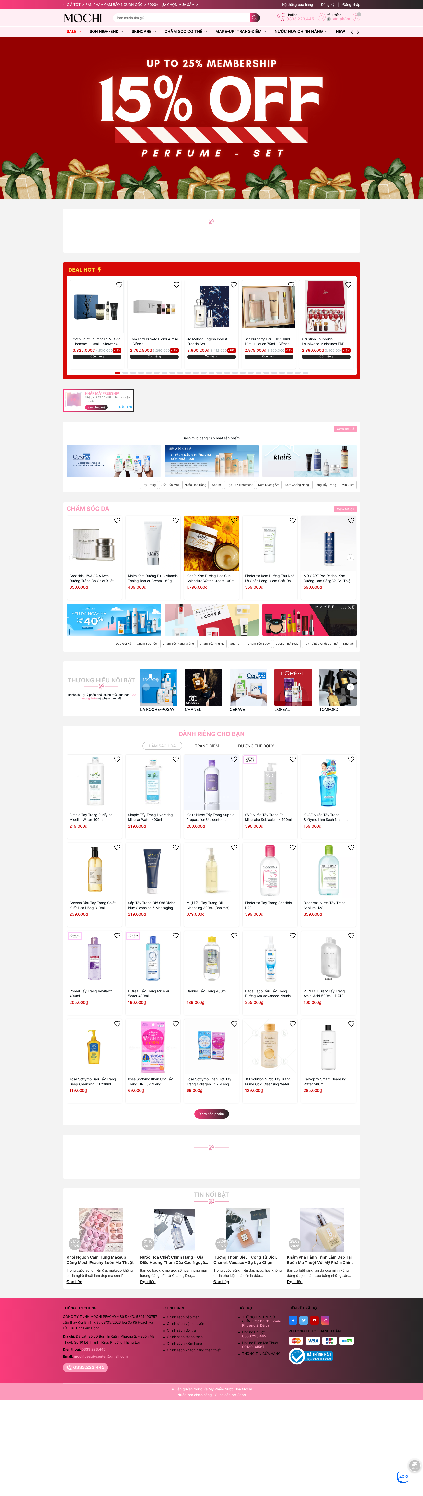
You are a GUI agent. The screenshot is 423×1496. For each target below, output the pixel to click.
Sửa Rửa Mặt (170, 485)
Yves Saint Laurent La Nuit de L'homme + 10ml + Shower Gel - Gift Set (97, 341)
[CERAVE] (248, 687)
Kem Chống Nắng (297, 485)
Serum (216, 485)
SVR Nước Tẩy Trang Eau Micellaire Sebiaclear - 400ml (268, 817)
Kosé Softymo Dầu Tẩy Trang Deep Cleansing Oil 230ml (93, 1081)
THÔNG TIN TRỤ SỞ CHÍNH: (262, 1321)
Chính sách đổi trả (181, 1330)
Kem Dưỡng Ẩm (268, 485)
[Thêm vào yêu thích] (119, 285)
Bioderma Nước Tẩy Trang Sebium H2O (325, 905)
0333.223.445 (300, 18)
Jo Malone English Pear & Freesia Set (207, 341)
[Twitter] (303, 1320)
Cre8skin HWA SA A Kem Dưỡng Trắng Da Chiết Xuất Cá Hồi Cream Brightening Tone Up (94, 578)
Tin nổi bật (211, 1195)
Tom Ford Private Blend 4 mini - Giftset (154, 341)
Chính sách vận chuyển (185, 1323)
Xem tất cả (345, 429)
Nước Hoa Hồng (195, 485)
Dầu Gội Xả (123, 643)
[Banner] (114, 461)
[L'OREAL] (293, 687)
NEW (340, 31)
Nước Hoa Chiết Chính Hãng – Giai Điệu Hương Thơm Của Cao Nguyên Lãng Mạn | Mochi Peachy (173, 1260)
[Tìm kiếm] (255, 17)
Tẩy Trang (149, 485)
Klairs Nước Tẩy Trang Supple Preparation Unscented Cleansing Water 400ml (210, 817)
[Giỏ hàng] (356, 17)
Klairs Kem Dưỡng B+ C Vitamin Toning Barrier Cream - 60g (153, 578)
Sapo (241, 1395)
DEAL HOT (82, 270)
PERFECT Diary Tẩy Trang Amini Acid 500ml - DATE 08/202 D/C (324, 993)
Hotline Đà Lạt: (254, 1334)
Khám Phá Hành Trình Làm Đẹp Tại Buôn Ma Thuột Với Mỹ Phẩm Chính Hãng (320, 1260)
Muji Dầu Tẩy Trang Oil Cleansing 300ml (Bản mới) (208, 905)
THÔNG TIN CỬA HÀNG (261, 1353)
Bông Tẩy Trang (325, 485)
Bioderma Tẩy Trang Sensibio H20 (268, 905)
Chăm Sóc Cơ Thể (183, 31)
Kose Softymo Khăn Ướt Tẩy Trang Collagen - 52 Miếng (209, 1081)
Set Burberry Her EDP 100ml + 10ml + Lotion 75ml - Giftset (269, 341)
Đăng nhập (351, 4)
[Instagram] (325, 1320)
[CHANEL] (203, 687)
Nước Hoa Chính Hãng (299, 31)
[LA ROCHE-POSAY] (158, 687)
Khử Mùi (348, 643)
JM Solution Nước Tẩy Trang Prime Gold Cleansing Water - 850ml (268, 1082)
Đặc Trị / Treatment (239, 485)
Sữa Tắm (236, 643)
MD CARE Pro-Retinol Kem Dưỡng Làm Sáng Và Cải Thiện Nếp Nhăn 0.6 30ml (328, 578)
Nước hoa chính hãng (195, 1395)
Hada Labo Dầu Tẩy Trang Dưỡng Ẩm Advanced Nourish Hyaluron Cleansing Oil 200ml (269, 993)
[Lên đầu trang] (415, 1480)
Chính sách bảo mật (183, 1317)
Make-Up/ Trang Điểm (239, 31)
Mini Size (348, 485)
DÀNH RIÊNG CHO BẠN (212, 733)
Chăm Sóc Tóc (147, 643)
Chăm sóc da (88, 509)
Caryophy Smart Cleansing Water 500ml (325, 1081)
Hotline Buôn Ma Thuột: (260, 1345)
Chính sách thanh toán (185, 1337)
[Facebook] (293, 1320)
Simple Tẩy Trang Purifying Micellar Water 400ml (91, 817)
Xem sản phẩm (211, 1114)
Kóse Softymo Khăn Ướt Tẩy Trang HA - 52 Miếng (150, 1081)
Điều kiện (125, 407)
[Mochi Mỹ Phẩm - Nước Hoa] (86, 18)
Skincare (142, 31)
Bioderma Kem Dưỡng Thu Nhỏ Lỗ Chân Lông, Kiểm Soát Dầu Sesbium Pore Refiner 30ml (269, 578)
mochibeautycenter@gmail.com (101, 1356)
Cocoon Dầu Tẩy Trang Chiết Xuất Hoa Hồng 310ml (93, 905)
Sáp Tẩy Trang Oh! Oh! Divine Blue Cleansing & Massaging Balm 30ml (152, 905)
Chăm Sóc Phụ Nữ (212, 643)
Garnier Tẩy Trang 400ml (206, 991)
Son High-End (105, 31)
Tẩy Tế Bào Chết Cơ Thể (321, 643)
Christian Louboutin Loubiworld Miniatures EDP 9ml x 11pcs (323, 341)
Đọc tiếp (74, 1281)
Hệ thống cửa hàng (297, 4)
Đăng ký (328, 4)
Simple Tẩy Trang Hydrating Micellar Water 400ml (150, 817)
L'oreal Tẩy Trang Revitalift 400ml (91, 993)
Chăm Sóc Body (259, 643)
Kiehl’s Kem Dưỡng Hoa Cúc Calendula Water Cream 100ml (211, 578)
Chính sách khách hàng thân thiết (194, 1350)
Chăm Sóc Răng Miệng (178, 643)
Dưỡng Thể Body (286, 643)
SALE (72, 31)
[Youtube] (314, 1320)
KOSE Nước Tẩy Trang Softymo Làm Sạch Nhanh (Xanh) (324, 817)
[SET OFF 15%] (211, 118)
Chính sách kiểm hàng (184, 1343)
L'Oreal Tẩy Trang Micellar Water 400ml (148, 993)
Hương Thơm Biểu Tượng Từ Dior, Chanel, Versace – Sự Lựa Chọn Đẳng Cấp (245, 1260)
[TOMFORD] (338, 687)
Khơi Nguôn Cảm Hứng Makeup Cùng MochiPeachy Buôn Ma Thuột (100, 1260)
